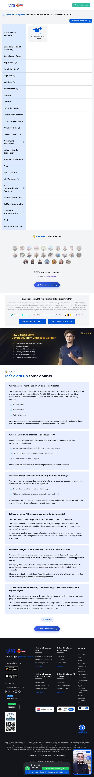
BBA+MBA (60, 659)
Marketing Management (44, 659)
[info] (16, 62)
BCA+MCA (60, 656)
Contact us (82, 677)
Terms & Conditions (47, 755)
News (80, 660)
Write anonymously (48, 285)
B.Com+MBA (61, 663)
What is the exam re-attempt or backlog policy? (32, 435)
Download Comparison (79, 21)
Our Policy (61, 755)
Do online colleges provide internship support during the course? (39, 549)
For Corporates (83, 674)
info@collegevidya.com (14, 687)
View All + (39, 666)
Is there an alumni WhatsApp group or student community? (37, 514)
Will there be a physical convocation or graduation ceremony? (38, 475)
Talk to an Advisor (55, 769)
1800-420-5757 (12, 699)
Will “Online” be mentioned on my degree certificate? (34, 386)
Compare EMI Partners (60, 321)
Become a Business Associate (82, 669)
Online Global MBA (42, 686)
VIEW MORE (47, 619)
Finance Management (43, 656)
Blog (79, 657)
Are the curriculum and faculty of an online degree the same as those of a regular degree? (44, 589)
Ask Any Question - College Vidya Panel (83, 689)
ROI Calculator (83, 663)
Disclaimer (33, 755)
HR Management (41, 663)
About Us (81, 654)
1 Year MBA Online (41, 689)
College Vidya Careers (83, 682)
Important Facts (82, 5)
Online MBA (39, 682)
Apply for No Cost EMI (31, 321)
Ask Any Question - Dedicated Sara (82, 699)
